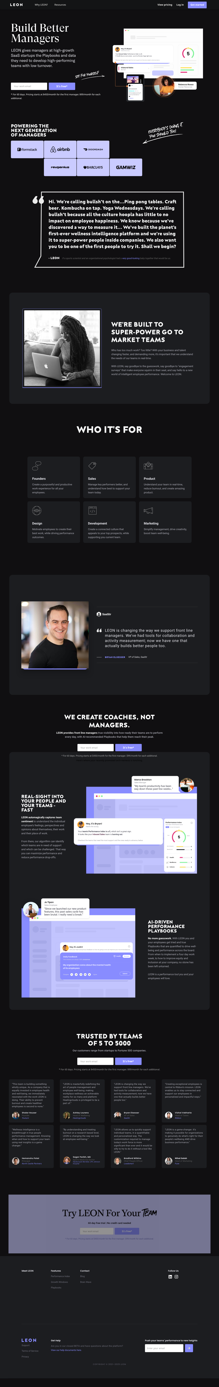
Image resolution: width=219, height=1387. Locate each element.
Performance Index (60, 1276)
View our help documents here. (66, 1350)
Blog (82, 1276)
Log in (180, 4)
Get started (197, 4)
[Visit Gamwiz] (126, 167)
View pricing (164, 4)
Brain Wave (85, 1282)
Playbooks (56, 1287)
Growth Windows (59, 1282)
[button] (42, 4)
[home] (19, 4)
